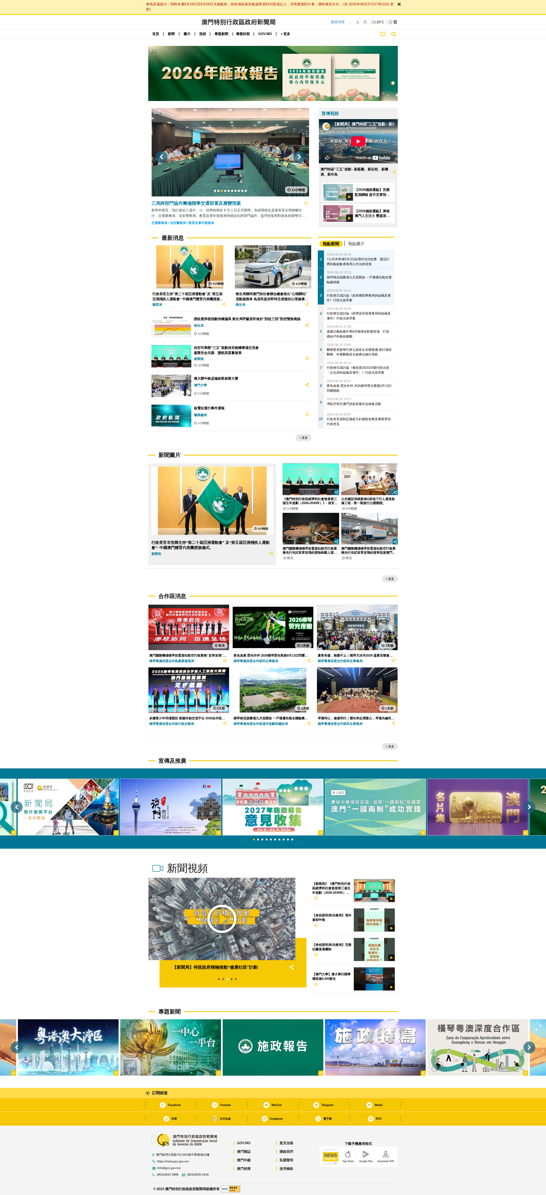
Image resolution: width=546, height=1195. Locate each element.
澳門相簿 (244, 1168)
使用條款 (286, 1168)
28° (380, 22)
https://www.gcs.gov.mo (173, 1161)
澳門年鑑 (244, 1160)
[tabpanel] (273, 807)
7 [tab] (279, 840)
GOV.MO (243, 1143)
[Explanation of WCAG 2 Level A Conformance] (230, 1189)
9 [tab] (288, 840)
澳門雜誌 (244, 1151)
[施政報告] (273, 1047)
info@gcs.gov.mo (169, 1168)
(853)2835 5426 (198, 1174)
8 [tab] (284, 840)
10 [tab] (292, 840)
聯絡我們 (286, 1151)
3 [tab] (262, 840)
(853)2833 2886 (168, 1174)
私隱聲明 (286, 1160)
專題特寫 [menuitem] (243, 34)
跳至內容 (338, 22)
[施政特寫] (375, 1047)
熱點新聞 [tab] (331, 243)
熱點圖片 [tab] (356, 243)
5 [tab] (271, 840)
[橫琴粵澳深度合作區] (478, 1047)
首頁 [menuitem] (155, 34)
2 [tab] (258, 840)
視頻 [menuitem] (202, 34)
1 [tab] (254, 840)
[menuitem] (171, 34)
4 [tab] (266, 840)
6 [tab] (275, 840)
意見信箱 (286, 1143)
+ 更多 (303, 437)
